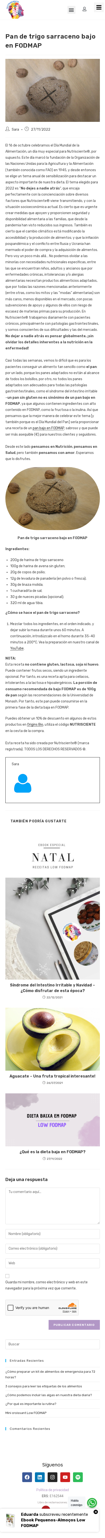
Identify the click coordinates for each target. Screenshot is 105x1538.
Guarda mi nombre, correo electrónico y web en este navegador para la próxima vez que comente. (46, 1285)
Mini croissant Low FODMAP (26, 1413)
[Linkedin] (40, 1477)
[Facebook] (27, 1477)
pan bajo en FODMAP (48, 428)
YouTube (17, 648)
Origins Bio (35, 724)
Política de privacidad (52, 1490)
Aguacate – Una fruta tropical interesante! (52, 1076)
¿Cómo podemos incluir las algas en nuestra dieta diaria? (48, 1395)
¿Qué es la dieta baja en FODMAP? (52, 1152)
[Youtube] (65, 1477)
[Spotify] (78, 1477)
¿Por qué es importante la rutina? (30, 1404)
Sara (15, 129)
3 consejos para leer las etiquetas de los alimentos (43, 1386)
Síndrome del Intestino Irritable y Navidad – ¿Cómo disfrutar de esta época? (52, 988)
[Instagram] (52, 1477)
